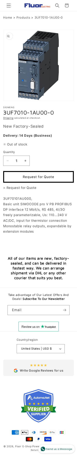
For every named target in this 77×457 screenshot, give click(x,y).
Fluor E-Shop (23, 446)
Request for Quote (38, 177)
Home (7, 17)
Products (23, 17)
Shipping (8, 118)
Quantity (9, 152)
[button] (8, 5)
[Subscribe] (64, 310)
